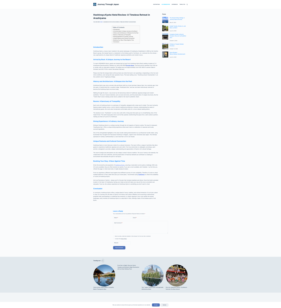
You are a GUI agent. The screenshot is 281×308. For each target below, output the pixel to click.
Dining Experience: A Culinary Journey (123, 36)
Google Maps (130, 65)
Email (135, 217)
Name (116, 217)
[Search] (187, 4)
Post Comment (119, 247)
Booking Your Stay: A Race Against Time (123, 40)
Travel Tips (182, 4)
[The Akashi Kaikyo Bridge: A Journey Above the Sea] (165, 20)
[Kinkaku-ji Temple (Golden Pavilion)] (165, 46)
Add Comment (118, 223)
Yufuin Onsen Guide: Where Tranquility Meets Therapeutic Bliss (103, 288)
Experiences (175, 4)
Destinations (156, 4)
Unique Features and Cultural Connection (123, 38)
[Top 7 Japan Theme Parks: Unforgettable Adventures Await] (153, 275)
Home (101, 21)
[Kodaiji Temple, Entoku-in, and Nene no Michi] (165, 28)
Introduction (116, 29)
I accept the (121, 238)
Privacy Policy (124, 238)
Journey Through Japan (108, 4)
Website (116, 242)
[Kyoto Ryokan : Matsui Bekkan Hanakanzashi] (165, 55)
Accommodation (166, 4)
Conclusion (116, 41)
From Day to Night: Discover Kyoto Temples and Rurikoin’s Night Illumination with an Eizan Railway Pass (128, 267)
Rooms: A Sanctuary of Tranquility (122, 34)
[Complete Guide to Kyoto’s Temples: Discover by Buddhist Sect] (165, 37)
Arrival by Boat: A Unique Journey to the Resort (125, 31)
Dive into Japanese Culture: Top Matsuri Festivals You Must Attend (176, 288)
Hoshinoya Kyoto (120, 165)
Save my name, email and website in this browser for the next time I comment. (133, 236)
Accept (156, 305)
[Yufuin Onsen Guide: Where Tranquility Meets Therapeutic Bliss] (104, 275)
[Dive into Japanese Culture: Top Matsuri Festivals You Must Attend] (177, 275)
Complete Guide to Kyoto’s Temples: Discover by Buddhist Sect (178, 36)
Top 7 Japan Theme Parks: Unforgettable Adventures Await (152, 288)
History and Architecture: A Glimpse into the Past (125, 33)
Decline (164, 305)
